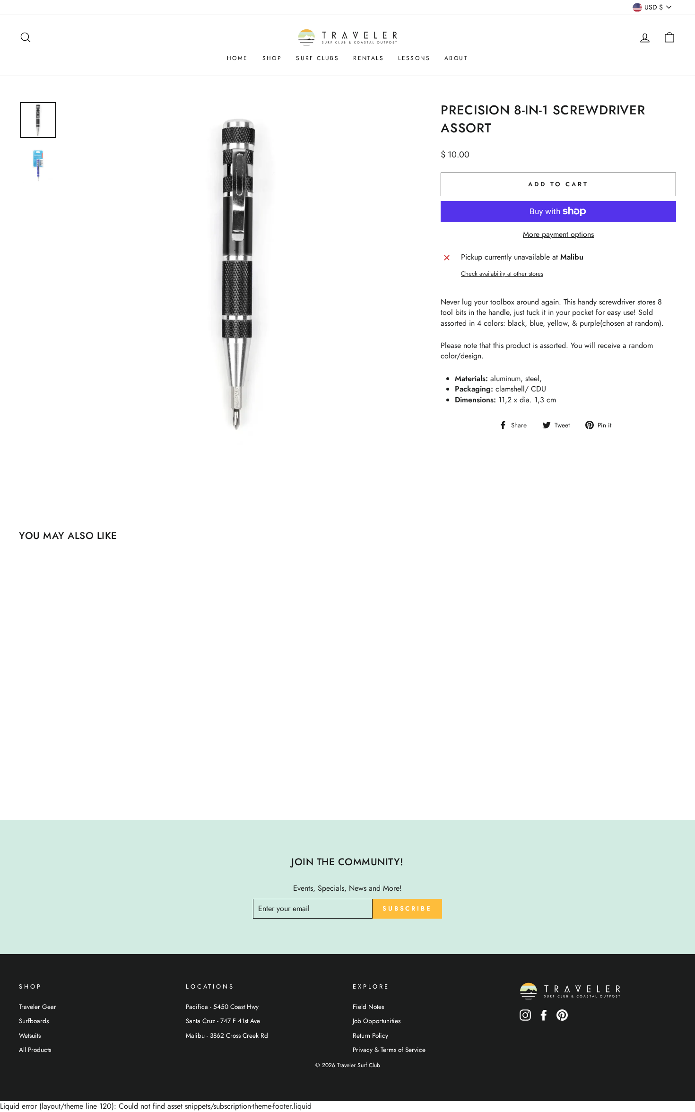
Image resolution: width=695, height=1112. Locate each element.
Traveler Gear (37, 1006)
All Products (35, 1049)
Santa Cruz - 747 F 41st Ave (223, 1020)
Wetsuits (30, 1035)
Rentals (368, 58)
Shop (272, 58)
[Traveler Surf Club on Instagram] (525, 1018)
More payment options (558, 234)
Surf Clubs (317, 58)
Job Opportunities (376, 1020)
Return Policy (370, 1035)
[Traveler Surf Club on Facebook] (543, 1018)
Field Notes (368, 1006)
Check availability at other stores (502, 273)
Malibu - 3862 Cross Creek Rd (227, 1035)
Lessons (414, 58)
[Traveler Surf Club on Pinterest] (562, 1018)
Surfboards (34, 1020)
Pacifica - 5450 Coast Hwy (222, 1006)
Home (237, 58)
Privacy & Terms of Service (389, 1049)
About (456, 58)
